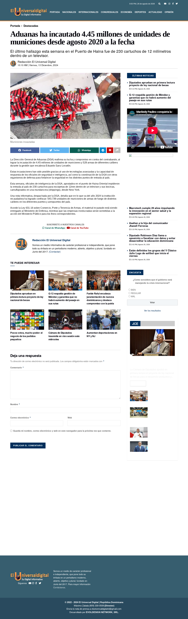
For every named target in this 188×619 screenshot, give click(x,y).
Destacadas (31, 26)
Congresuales (109, 12)
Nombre (15, 404)
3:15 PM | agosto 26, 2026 (140, 229)
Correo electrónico (20, 417)
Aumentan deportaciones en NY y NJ (102, 334)
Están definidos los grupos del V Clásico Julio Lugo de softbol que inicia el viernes (152, 253)
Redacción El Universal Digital (37, 62)
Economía (126, 12)
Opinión (169, 12)
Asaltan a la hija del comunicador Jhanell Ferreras (148, 224)
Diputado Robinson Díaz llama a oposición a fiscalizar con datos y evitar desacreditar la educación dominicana (152, 238)
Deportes (140, 12)
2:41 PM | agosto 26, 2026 (140, 244)
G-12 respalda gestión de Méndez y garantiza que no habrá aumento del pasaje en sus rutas (63, 298)
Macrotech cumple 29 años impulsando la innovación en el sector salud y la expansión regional (152, 210)
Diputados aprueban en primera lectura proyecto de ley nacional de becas (26, 297)
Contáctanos (59, 587)
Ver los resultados (152, 310)
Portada (55, 12)
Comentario (17, 367)
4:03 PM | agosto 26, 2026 (140, 104)
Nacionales (69, 12)
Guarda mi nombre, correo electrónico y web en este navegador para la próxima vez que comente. (62, 430)
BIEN (133, 289)
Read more (138, 383)
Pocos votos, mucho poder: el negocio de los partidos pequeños (26, 336)
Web (70, 417)
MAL (133, 296)
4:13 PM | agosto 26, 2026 (140, 89)
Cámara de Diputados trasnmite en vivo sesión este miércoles (64, 336)
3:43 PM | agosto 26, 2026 (140, 217)
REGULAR (136, 293)
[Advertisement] (94, 508)
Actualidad (155, 12)
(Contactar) (55, 251)
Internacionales (88, 12)
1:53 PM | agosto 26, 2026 (140, 259)
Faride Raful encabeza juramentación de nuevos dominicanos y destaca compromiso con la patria (100, 298)
